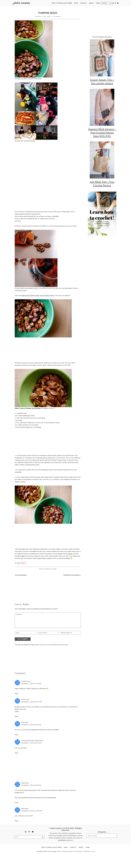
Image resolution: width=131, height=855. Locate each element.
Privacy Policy (79, 851)
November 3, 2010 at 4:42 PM (31, 785)
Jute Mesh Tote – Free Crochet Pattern (102, 183)
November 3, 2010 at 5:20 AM (31, 743)
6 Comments (57, 16)
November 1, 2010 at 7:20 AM (31, 683)
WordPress (87, 851)
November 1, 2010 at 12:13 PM (31, 702)
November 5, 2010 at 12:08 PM (31, 811)
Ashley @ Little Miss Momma (30, 740)
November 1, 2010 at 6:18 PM (31, 725)
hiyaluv (23, 699)
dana (23, 722)
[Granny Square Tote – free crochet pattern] (102, 57)
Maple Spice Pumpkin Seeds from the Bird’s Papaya (38, 295)
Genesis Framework (68, 851)
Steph (23, 783)
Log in (93, 851)
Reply (16, 693)
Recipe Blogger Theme (54, 851)
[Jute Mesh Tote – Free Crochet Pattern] (102, 159)
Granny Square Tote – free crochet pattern (102, 81)
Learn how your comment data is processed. (54, 645)
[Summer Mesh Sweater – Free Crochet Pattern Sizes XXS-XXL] (102, 107)
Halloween (48, 569)
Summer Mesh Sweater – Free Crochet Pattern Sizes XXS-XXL (102, 132)
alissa (23, 808)
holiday (54, 569)
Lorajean (69, 554)
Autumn (41, 569)
